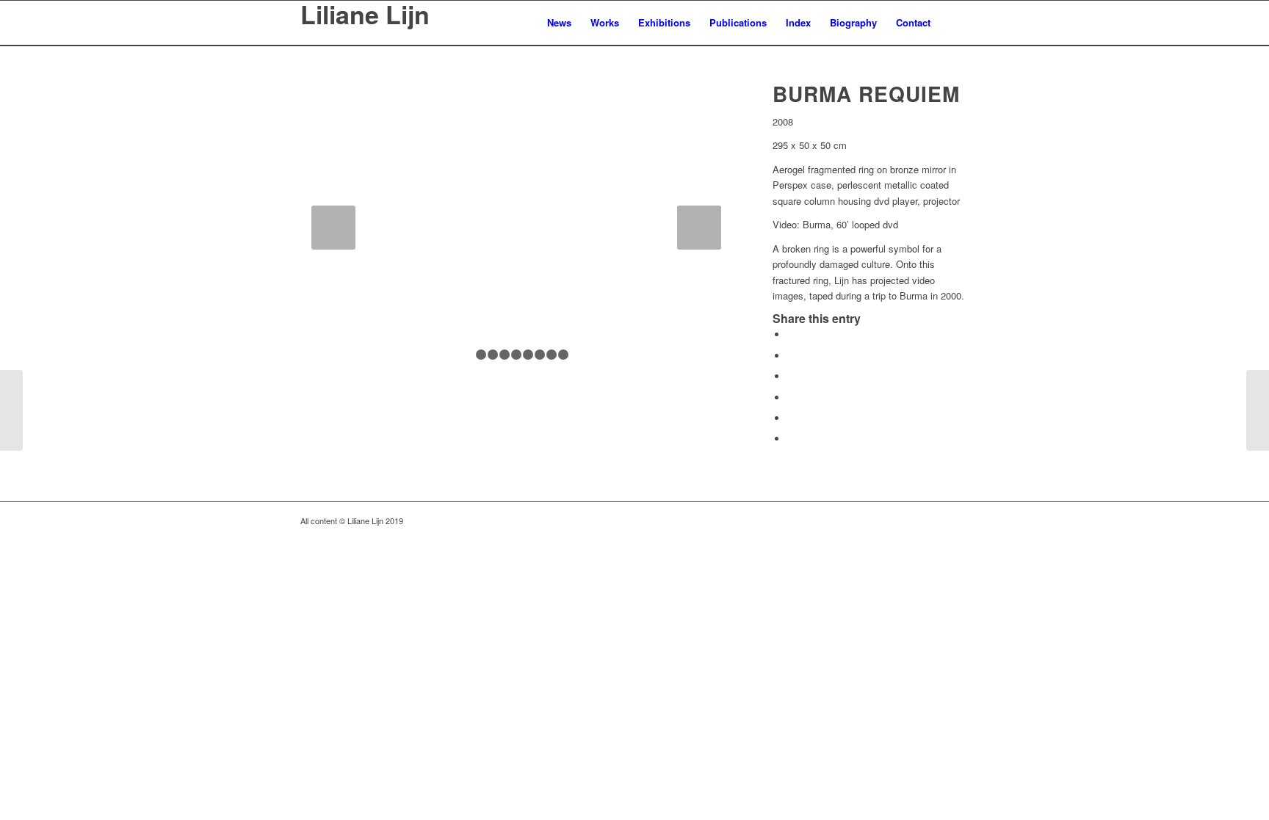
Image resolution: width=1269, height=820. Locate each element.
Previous (333, 228)
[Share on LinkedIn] (791, 418)
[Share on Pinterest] (791, 397)
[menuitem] (559, 23)
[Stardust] (11, 410)
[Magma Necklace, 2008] (1257, 410)
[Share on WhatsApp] (791, 376)
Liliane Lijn (365, 16)
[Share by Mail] (791, 439)
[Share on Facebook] (791, 334)
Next (699, 228)
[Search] (954, 23)
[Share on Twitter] (791, 356)
